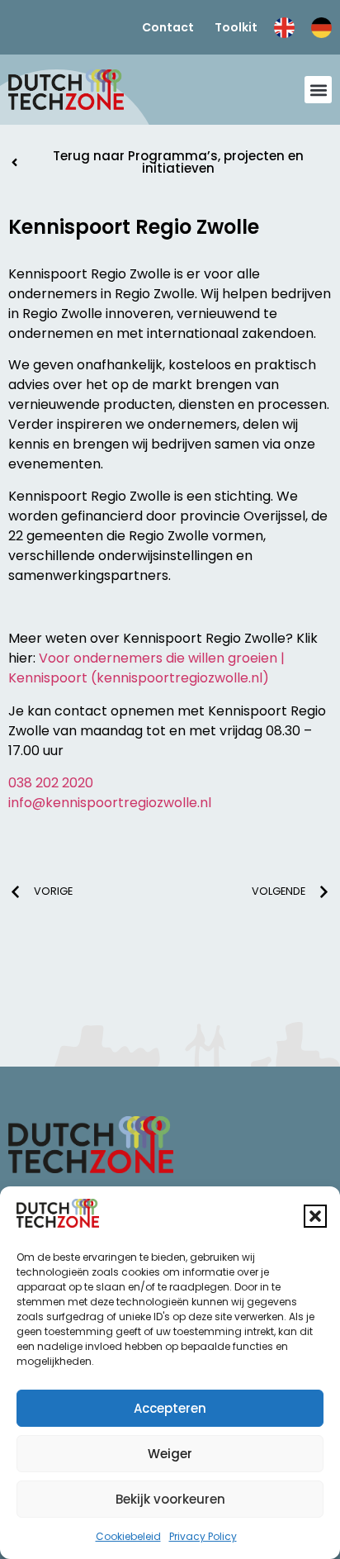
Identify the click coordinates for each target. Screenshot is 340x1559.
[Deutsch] (321, 27)
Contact (168, 27)
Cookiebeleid (128, 1536)
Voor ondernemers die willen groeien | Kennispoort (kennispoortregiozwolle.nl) (146, 668)
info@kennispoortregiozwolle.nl (109, 802)
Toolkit (236, 27)
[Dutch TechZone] (66, 89)
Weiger (170, 1453)
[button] (315, 1216)
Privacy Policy (203, 1536)
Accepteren (170, 1408)
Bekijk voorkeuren (170, 1499)
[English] (284, 27)
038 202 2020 (50, 782)
